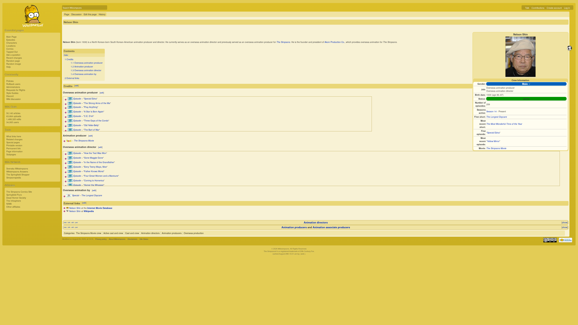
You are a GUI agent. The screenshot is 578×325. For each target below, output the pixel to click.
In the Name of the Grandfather (99, 162)
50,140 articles (13, 113)
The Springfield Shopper (18, 174)
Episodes (10, 39)
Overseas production (194, 233)
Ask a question (13, 54)
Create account (554, 7)
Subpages (11, 154)
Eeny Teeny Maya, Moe (95, 166)
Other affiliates (13, 206)
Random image (13, 63)
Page (66, 14)
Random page (13, 60)
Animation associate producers (331, 227)
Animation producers (294, 227)
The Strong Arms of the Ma (97, 103)
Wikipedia (89, 211)
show (564, 222)
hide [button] (66, 55)
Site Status (144, 239)
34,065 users (12, 122)
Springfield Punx (14, 194)
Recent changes (14, 57)
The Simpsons (283, 41)
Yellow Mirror (493, 141)
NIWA (9, 203)
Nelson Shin (75, 207)
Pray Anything (90, 106)
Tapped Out (12, 51)
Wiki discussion (13, 99)
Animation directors (316, 222)
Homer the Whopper (94, 184)
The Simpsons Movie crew (88, 233)
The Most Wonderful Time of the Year (504, 123)
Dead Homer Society (16, 197)
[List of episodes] (70, 99)
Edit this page (90, 14)
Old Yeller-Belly (91, 125)
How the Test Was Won (95, 153)
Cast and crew (132, 233)
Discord (10, 96)
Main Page (11, 36)
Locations (11, 45)
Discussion (76, 14)
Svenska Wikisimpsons (17, 168)
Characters (11, 42)
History (102, 14)
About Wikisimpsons (117, 239)
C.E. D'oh (88, 116)
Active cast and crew (113, 233)
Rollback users (13, 83)
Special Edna (493, 132)
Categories (69, 233)
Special (75, 195)
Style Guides (12, 92)
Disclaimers (132, 239)
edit (76, 85)
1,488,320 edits (13, 119)
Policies (10, 80)
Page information (14, 151)
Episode (77, 98)
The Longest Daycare (496, 116)
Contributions (537, 7)
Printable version (14, 145)
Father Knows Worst (94, 171)
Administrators (13, 86)
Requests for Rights (15, 89)
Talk (527, 7)
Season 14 (491, 111)
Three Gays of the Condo (96, 120)
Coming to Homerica (94, 180)
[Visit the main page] (32, 23)
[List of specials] (68, 196)
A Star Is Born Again (93, 111)
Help (8, 66)
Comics (9, 48)
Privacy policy (101, 239)
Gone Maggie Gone (93, 157)
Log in (567, 7)
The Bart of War (91, 129)
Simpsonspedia (13, 177)
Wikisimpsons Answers (17, 171)
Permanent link (13, 148)
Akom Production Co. (335, 41)
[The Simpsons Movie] (68, 140)
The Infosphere (13, 200)
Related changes (14, 139)
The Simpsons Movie (496, 148)
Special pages (13, 142)
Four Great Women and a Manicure (101, 175)
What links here (13, 136)
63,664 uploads (13, 116)
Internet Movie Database (99, 207)
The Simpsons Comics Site (19, 191)
